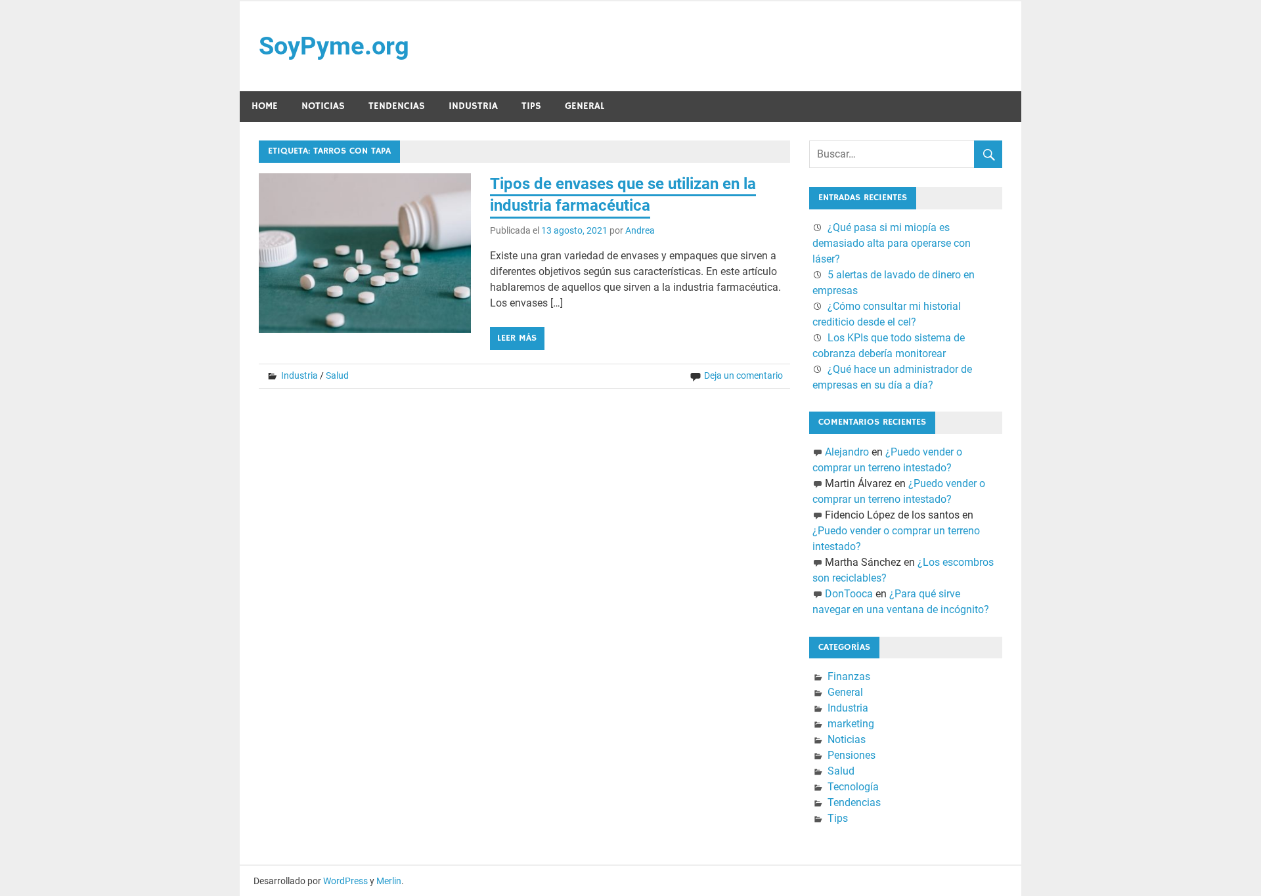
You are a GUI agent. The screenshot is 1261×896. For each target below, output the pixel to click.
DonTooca (849, 593)
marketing (851, 723)
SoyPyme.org (334, 46)
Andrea (640, 230)
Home (265, 106)
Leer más (517, 338)
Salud (337, 375)
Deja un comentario (743, 375)
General (584, 106)
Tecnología (853, 786)
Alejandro (847, 452)
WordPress (345, 881)
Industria (473, 106)
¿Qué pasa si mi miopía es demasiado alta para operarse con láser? (891, 243)
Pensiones (851, 755)
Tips (531, 106)
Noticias (323, 106)
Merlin (388, 881)
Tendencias (396, 106)
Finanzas (849, 676)
